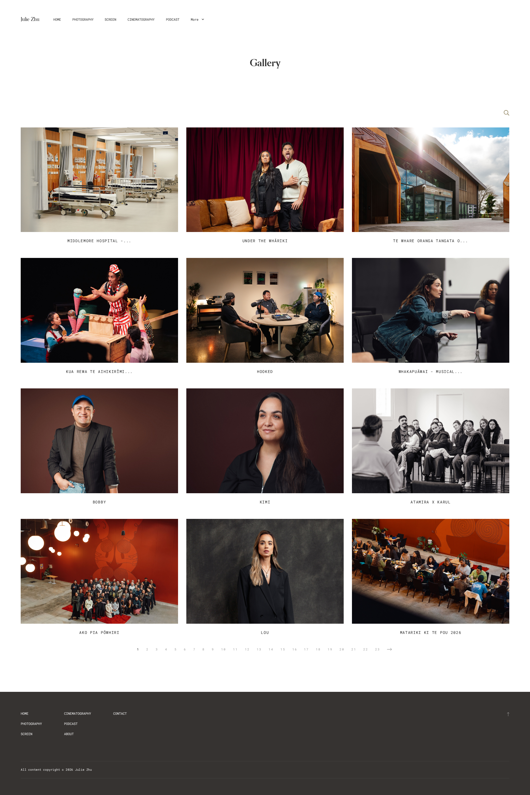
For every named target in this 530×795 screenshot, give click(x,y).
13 (259, 649)
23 (377, 649)
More (195, 19)
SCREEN (110, 19)
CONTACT (120, 713)
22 (365, 649)
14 (271, 649)
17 (306, 649)
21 (353, 649)
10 (223, 649)
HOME (57, 19)
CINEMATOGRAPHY (141, 19)
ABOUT (69, 734)
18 (318, 649)
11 (235, 649)
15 (282, 649)
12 (247, 649)
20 (342, 649)
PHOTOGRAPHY (83, 19)
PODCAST (172, 19)
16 (294, 649)
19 (330, 649)
